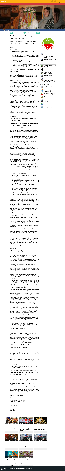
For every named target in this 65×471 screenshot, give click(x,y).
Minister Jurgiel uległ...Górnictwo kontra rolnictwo (21, 61)
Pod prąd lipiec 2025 (11, 457)
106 (24, 32)
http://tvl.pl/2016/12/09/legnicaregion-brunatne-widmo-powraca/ (24, 186)
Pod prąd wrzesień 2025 (12, 440)
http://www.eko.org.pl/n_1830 (27, 342)
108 (29, 32)
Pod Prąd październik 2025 (40, 423)
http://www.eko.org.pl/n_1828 (17, 120)
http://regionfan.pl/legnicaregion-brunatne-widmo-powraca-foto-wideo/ (25, 180)
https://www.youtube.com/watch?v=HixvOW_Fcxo (19, 287)
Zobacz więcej (3, 469)
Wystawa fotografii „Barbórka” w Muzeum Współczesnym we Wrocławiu (25, 64)
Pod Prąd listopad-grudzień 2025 (26, 423)
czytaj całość (12, 431)
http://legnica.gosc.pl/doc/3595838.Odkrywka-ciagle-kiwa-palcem (24, 192)
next (38, 32)
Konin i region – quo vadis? (17, 62)
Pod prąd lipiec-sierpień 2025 (40, 440)
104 (20, 32)
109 (31, 32)
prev (11, 32)
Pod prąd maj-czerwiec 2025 (26, 457)
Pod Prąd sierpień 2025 (26, 440)
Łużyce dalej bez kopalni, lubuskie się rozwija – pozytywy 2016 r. (24, 51)
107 (27, 32)
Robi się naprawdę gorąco (49, 107)
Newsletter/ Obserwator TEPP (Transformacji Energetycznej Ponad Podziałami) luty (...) (50, 80)
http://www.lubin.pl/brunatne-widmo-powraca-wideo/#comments (24, 188)
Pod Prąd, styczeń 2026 (12, 423)
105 (22, 32)
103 (18, 32)
